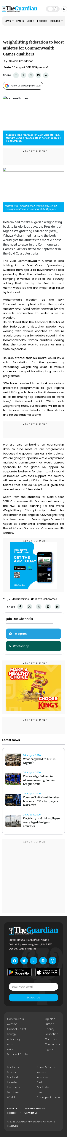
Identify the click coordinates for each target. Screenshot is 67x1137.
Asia (10, 1049)
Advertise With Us (35, 1108)
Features (13, 1067)
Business (55, 21)
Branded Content (19, 1054)
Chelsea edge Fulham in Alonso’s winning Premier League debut (39, 780)
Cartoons (51, 1039)
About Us (12, 1108)
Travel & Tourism (47, 1067)
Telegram (20, 634)
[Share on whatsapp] (31, 75)
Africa (11, 1044)
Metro (30, 21)
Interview (42, 1077)
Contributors (15, 1019)
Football (12, 1077)
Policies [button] (11, 1112)
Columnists (52, 1044)
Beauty (49, 1029)
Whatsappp (21, 646)
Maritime (13, 1092)
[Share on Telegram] (38, 75)
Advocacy (13, 1039)
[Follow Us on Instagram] (33, 960)
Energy (11, 1034)
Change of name (48, 1097)
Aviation (12, 1024)
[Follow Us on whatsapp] (52, 960)
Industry (12, 1082)
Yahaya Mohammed (45, 599)
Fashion (12, 1072)
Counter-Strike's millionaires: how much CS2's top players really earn (41, 801)
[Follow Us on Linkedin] (43, 960)
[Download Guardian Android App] (19, 972)
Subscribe (33, 997)
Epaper (20, 21)
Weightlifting (22, 599)
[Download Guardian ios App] (47, 972)
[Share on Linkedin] (46, 75)
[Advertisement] (33, 876)
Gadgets (43, 1087)
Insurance (13, 1087)
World (11, 1097)
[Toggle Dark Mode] (52, 9)
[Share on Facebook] (16, 75)
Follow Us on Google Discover (26, 85)
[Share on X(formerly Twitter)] (23, 75)
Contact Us (31, 1112)
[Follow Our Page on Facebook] (14, 960)
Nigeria (49, 1049)
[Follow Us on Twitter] (24, 960)
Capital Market (16, 1029)
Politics (42, 21)
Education (51, 1034)
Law (39, 1092)
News (8, 21)
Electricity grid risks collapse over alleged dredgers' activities (41, 822)
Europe (49, 1024)
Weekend (43, 1072)
